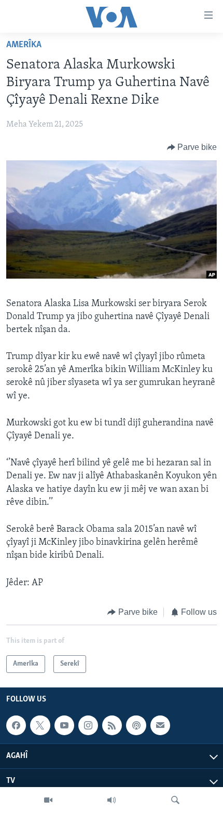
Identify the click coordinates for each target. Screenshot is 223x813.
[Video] (48, 800)
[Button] (192, 147)
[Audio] (111, 800)
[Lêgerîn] (175, 800)
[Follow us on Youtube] (64, 725)
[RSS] (112, 725)
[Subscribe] (160, 725)
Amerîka (23, 45)
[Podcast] (136, 725)
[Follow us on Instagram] (88, 725)
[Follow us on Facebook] (16, 725)
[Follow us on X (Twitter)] (40, 725)
